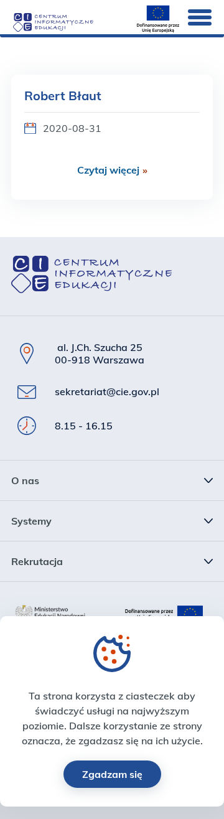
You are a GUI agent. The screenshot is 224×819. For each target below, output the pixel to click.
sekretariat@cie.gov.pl (107, 391)
